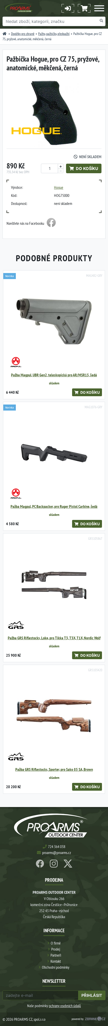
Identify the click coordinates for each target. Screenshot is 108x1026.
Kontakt (55, 961)
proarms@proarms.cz (56, 852)
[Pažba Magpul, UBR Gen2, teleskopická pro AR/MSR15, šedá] (54, 321)
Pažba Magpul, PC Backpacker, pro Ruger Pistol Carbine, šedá (54, 506)
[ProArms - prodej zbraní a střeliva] (5, 33)
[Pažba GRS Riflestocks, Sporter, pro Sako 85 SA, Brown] (54, 716)
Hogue (58, 187)
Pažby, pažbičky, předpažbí (54, 33)
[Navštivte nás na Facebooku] (51, 223)
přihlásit (91, 995)
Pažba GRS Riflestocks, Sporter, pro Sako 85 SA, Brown (54, 769)
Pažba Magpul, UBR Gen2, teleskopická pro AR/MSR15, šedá (54, 375)
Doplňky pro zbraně (22, 33)
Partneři (55, 955)
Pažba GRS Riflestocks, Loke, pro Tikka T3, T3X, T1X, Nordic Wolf (54, 638)
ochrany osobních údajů (65, 1005)
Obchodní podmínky (55, 967)
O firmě (56, 943)
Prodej (55, 949)
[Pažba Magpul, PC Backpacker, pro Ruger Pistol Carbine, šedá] (54, 453)
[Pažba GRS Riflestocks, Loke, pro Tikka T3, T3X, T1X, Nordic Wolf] (54, 584)
